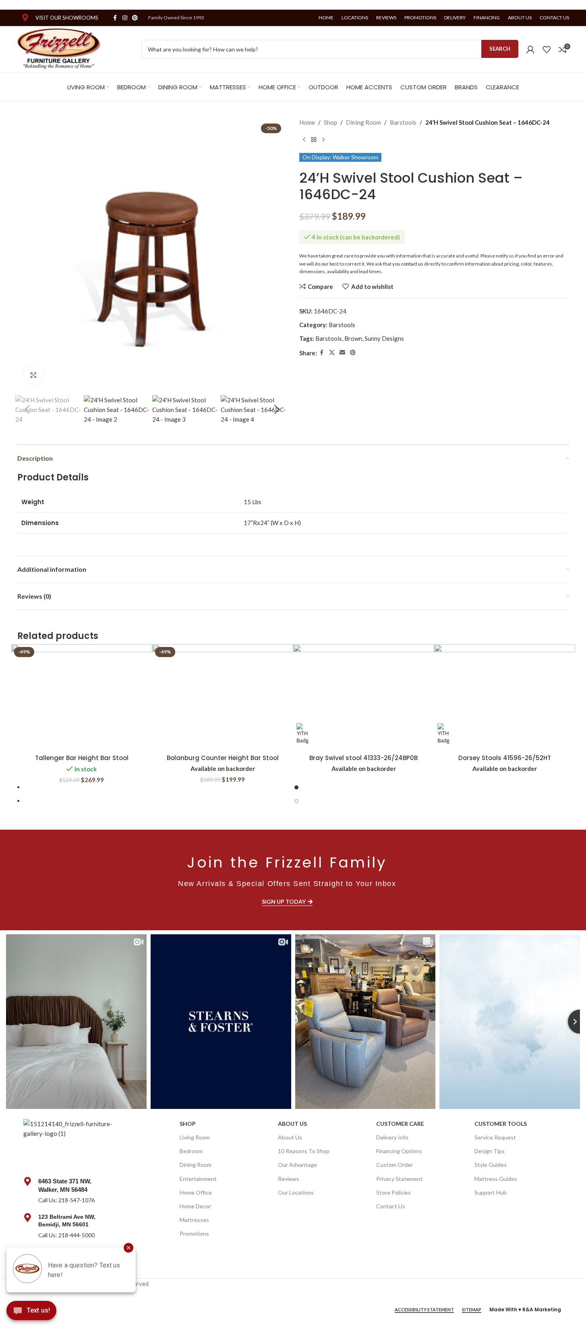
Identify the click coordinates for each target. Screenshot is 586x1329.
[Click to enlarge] (33, 375)
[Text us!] (31, 1312)
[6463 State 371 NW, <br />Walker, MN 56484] (27, 1181)
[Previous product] (304, 140)
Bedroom (191, 1151)
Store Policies (393, 1192)
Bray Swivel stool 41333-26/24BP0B (363, 758)
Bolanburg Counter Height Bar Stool (223, 758)
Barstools (403, 122)
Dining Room (363, 122)
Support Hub (490, 1192)
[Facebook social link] (115, 17)
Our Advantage (297, 1164)
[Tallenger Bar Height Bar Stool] (81, 697)
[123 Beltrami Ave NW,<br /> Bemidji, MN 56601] (27, 1217)
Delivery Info (392, 1137)
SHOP (188, 1123)
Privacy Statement (399, 1178)
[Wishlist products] (546, 49)
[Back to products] (314, 140)
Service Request (495, 1137)
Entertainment (198, 1178)
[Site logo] (59, 48)
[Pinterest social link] (135, 17)
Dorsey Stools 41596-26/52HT (504, 758)
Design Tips (489, 1151)
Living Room (195, 1137)
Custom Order (394, 1164)
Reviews (288, 1178)
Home (307, 122)
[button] (27, 410)
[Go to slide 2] (296, 801)
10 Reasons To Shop (303, 1151)
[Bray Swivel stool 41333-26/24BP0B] (363, 697)
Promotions (194, 1233)
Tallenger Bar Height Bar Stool (81, 758)
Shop (330, 122)
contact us (412, 264)
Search (499, 48)
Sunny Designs (384, 338)
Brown (353, 338)
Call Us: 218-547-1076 (66, 1200)
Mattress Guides (495, 1178)
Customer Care (400, 1123)
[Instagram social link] (125, 17)
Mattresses (194, 1219)
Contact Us (390, 1206)
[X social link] (332, 352)
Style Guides (490, 1164)
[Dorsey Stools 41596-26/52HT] (504, 697)
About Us (292, 1123)
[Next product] (323, 140)
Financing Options (399, 1151)
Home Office (196, 1192)
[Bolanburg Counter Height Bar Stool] (222, 697)
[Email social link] (342, 352)
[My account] (530, 49)
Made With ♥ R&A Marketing (525, 1309)
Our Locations (296, 1192)
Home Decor (195, 1206)
